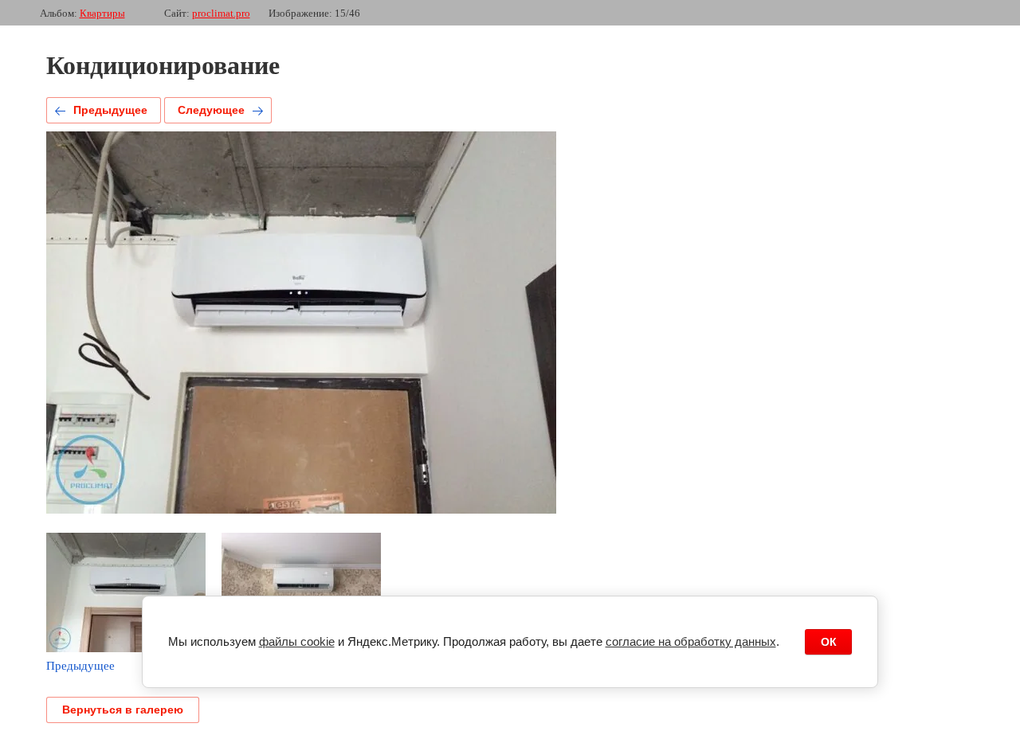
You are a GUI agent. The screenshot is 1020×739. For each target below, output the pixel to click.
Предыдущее (110, 110)
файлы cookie (297, 641)
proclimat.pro (221, 13)
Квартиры (102, 13)
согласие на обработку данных (691, 641)
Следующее (211, 110)
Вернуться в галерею (122, 709)
